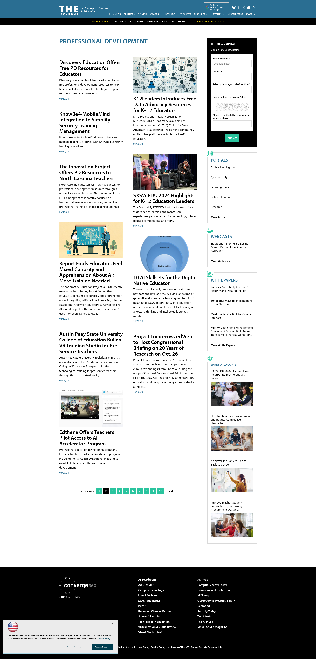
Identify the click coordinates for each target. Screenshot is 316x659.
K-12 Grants (136, 21)
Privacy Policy (239, 96)
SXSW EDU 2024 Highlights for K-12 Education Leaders (163, 198)
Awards (154, 14)
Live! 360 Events (148, 595)
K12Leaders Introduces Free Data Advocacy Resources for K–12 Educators (164, 104)
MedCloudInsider (149, 600)
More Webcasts (220, 261)
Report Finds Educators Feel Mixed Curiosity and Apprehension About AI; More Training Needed (90, 272)
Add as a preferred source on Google (218, 7)
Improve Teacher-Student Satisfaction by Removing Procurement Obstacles (226, 506)
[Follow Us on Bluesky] (234, 7)
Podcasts (185, 14)
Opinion (142, 14)
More (249, 14)
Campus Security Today (212, 585)
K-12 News (115, 14)
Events (217, 14)
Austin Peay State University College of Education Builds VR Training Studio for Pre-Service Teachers (91, 342)
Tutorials (120, 21)
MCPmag (203, 595)
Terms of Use (178, 647)
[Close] (112, 623)
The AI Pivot (205, 622)
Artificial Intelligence (223, 167)
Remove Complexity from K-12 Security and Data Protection (229, 289)
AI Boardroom (147, 579)
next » (171, 491)
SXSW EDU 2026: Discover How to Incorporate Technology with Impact (231, 374)
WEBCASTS (221, 236)
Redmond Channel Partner (154, 611)
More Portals (219, 217)
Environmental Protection (214, 590)
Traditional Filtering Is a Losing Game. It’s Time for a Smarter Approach (229, 247)
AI (173, 21)
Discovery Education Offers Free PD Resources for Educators (89, 68)
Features (129, 14)
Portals (219, 160)
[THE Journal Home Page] (83, 9)
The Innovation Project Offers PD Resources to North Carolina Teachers (86, 172)
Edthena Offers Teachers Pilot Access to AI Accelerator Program (86, 438)
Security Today (207, 611)
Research (171, 14)
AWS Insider (145, 585)
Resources (200, 14)
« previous (87, 491)
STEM (164, 21)
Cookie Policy (158, 647)
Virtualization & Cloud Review (157, 627)
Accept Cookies (102, 647)
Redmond (204, 606)
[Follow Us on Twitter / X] (243, 7)
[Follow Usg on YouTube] (248, 7)
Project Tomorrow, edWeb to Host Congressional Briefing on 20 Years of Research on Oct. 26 (162, 345)
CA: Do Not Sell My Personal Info (204, 647)
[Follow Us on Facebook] (238, 7)
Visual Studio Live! (150, 632)
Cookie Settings (74, 646)
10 (160, 491)
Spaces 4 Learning (149, 616)
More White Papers (223, 345)
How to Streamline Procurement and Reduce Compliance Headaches (231, 419)
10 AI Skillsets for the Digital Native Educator (165, 280)
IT (190, 21)
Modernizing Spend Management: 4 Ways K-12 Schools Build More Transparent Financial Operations (232, 331)
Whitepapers (224, 280)
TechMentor (205, 616)
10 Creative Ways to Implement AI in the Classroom (231, 302)
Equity (181, 21)
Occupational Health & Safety (216, 600)
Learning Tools (220, 187)
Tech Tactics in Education (154, 622)
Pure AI (142, 606)
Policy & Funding (221, 197)
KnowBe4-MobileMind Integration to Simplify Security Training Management (84, 122)
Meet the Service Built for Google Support (231, 316)
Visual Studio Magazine (212, 627)
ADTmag (203, 579)
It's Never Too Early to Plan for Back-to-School (229, 462)
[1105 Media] (79, 615)
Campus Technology (151, 590)
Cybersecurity (219, 177)
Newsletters (235, 14)
